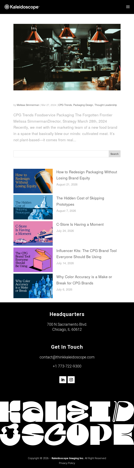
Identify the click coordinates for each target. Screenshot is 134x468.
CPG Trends (65, 105)
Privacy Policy (67, 463)
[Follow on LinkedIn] (62, 379)
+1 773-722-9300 (67, 366)
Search (114, 154)
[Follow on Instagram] (71, 379)
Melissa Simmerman (28, 105)
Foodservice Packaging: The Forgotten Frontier (64, 98)
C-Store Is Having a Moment (80, 224)
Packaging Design (83, 105)
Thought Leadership (106, 105)
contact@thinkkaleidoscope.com (67, 357)
